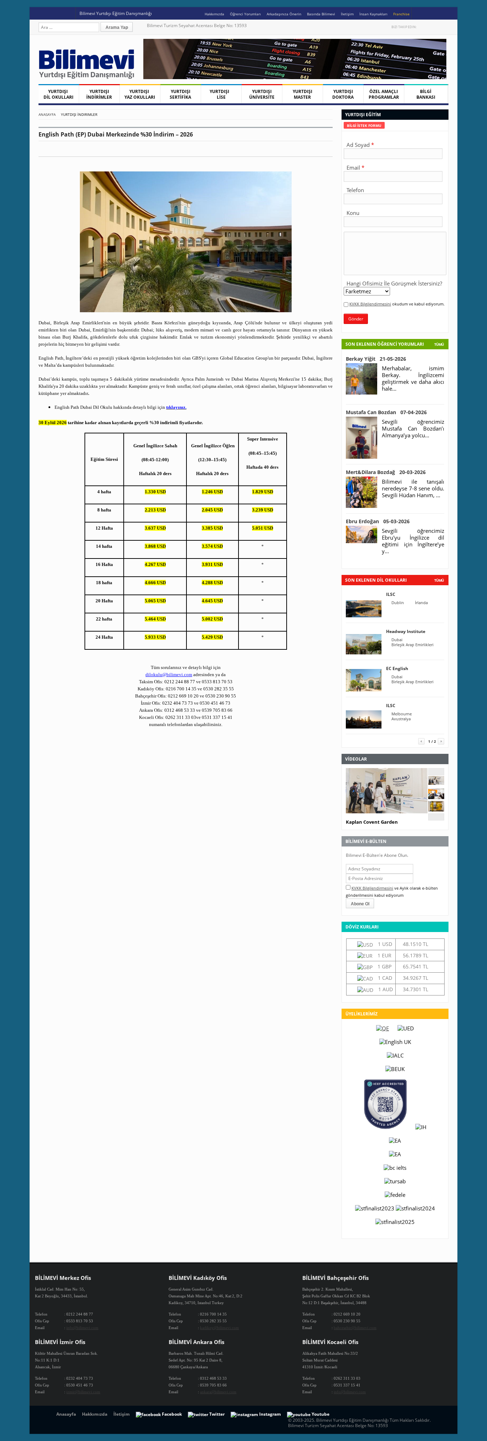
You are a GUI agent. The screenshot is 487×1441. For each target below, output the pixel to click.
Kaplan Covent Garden (372, 822)
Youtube (437, 27)
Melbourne (401, 713)
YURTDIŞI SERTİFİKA (180, 94)
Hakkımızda (214, 13)
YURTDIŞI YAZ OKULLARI (139, 94)
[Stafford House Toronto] (436, 809)
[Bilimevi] (90, 77)
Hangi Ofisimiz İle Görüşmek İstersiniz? (394, 283)
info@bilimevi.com (82, 1328)
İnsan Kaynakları (373, 13)
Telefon (355, 190)
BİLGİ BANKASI (425, 94)
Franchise (401, 13)
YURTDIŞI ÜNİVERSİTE (262, 94)
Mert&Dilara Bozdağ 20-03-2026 (386, 472)
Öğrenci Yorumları (245, 13)
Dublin (397, 602)
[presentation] (364, 125)
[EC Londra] (436, 797)
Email (353, 167)
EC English (397, 668)
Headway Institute (405, 631)
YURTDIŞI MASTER (302, 94)
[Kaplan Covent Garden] (436, 782)
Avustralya (401, 718)
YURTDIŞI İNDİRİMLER (99, 94)
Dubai (397, 639)
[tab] (364, 125)
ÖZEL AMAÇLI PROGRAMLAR (384, 94)
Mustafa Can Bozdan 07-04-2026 (386, 412)
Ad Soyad (358, 144)
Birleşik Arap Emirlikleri (412, 644)
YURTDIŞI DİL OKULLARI (58, 94)
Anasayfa (47, 114)
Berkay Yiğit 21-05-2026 (376, 358)
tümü (439, 580)
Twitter (422, 27)
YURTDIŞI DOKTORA (343, 94)
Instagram (445, 27)
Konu (353, 212)
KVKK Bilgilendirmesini (370, 304)
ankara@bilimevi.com (218, 1392)
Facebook (430, 27)
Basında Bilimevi (321, 13)
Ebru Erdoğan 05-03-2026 (378, 521)
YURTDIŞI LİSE (221, 94)
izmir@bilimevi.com (83, 1392)
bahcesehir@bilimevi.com (355, 1328)
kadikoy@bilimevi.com (219, 1328)
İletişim (347, 13)
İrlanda (421, 602)
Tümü (439, 344)
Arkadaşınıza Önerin (284, 13)
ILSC (390, 594)
